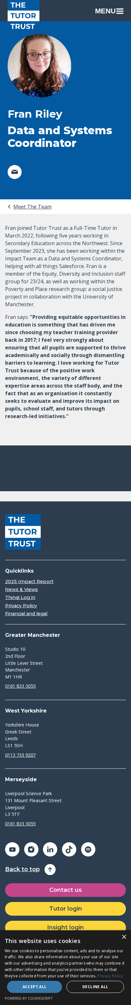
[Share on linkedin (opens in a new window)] (50, 849)
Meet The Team (32, 206)
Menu (105, 11)
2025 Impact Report (29, 581)
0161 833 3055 (20, 686)
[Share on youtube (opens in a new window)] (12, 849)
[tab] (29, 206)
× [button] (123, 937)
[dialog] (65, 967)
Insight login (65, 927)
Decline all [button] (95, 986)
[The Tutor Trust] (23, 16)
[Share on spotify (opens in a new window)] (88, 849)
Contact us (65, 889)
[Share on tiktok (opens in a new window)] (69, 849)
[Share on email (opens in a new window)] (15, 172)
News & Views (21, 589)
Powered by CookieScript (29, 998)
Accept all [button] (35, 986)
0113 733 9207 (20, 755)
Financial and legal (26, 613)
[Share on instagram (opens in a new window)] (31, 849)
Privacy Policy (21, 606)
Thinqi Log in (20, 597)
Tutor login (65, 908)
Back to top (22, 869)
